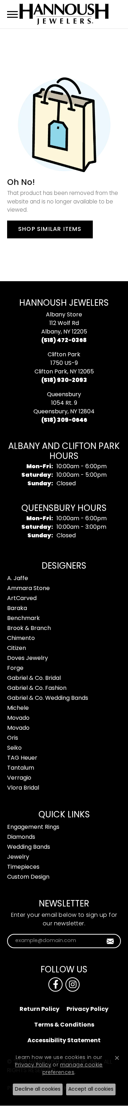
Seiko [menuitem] (14, 748)
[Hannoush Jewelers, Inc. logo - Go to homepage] (64, 14)
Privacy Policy (87, 1009)
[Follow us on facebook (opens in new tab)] (55, 984)
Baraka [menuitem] (17, 608)
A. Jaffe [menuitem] (17, 578)
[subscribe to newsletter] (110, 941)
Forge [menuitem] (15, 668)
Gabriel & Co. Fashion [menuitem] (36, 688)
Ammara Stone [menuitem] (28, 588)
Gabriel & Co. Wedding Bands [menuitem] (47, 698)
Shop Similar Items (50, 229)
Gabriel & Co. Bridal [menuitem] (34, 678)
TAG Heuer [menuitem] (22, 758)
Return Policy (39, 1009)
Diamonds (21, 837)
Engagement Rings (33, 827)
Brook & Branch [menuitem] (29, 628)
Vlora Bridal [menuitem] (23, 788)
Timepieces (23, 867)
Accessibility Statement (64, 1041)
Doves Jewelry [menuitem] (27, 658)
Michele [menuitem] (18, 708)
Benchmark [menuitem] (23, 618)
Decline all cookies (37, 1089)
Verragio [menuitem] (19, 778)
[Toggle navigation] (12, 14)
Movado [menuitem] (18, 718)
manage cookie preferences (72, 1069)
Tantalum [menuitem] (20, 768)
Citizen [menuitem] (16, 648)
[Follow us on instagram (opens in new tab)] (72, 984)
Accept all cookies (90, 1089)
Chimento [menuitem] (21, 638)
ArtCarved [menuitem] (22, 598)
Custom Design (28, 877)
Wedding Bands (28, 847)
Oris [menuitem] (12, 738)
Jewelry (18, 857)
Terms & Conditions (64, 1025)
